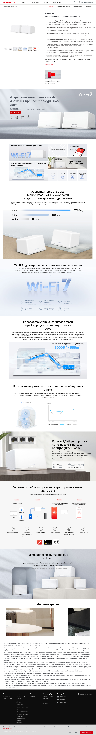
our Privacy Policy (8, 728)
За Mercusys (6, 696)
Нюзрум (32, 696)
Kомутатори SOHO (22, 707)
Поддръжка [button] (35, 2)
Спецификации (78, 6)
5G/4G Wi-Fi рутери (22, 714)
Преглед (50, 6)
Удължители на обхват (20, 701)
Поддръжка (88, 6)
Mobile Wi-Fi (19, 716)
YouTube (62, 699)
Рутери (18, 698)
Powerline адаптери (22, 711)
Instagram (63, 702)
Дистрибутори (48, 696)
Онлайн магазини (48, 701)
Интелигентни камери (20, 719)
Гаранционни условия (9, 701)
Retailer (45, 703)
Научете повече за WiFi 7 (48, 275)
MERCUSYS (9, 2)
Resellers (45, 698)
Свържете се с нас (8, 698)
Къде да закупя (56, 2)
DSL (17, 709)
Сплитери (19, 722)
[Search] (74, 2)
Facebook (63, 696)
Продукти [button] (25, 2)
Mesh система (7, 6)
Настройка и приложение (63, 6)
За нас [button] (46, 2)
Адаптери (19, 704)
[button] (39, 49)
